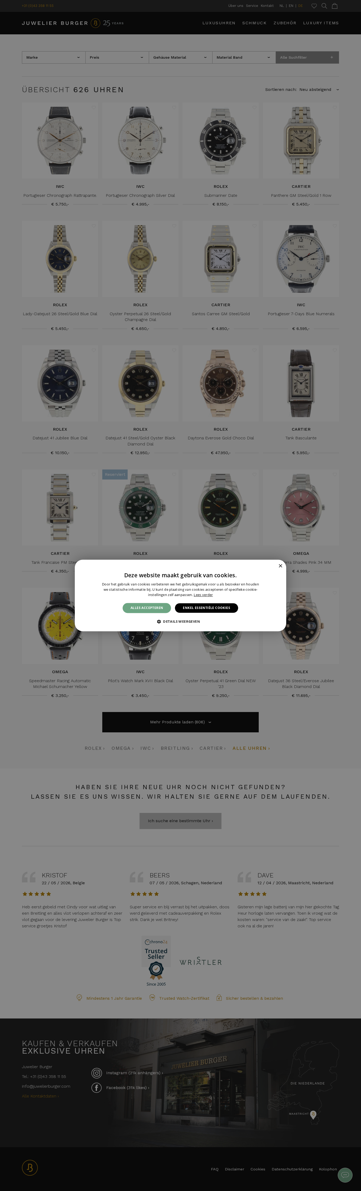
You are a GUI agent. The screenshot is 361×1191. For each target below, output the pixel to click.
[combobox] (273, 566)
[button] (180, 621)
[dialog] (180, 595)
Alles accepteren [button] (147, 608)
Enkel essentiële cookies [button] (206, 608)
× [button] (280, 566)
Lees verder (203, 594)
